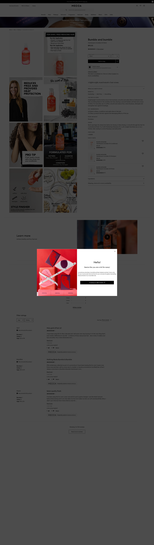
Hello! (97, 262)
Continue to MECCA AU (96, 282)
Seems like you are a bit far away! (97, 267)
